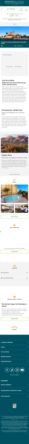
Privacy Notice (15, 419)
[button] (1, 3)
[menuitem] (1, 9)
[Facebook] (7, 370)
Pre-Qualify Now (14, 4)
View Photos (14, 216)
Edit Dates (11, 15)
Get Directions (14, 251)
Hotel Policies (18, 66)
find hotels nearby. (17, 19)
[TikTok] (12, 370)
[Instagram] (17, 370)
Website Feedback (14, 374)
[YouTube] (22, 370)
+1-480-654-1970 (20, 45)
